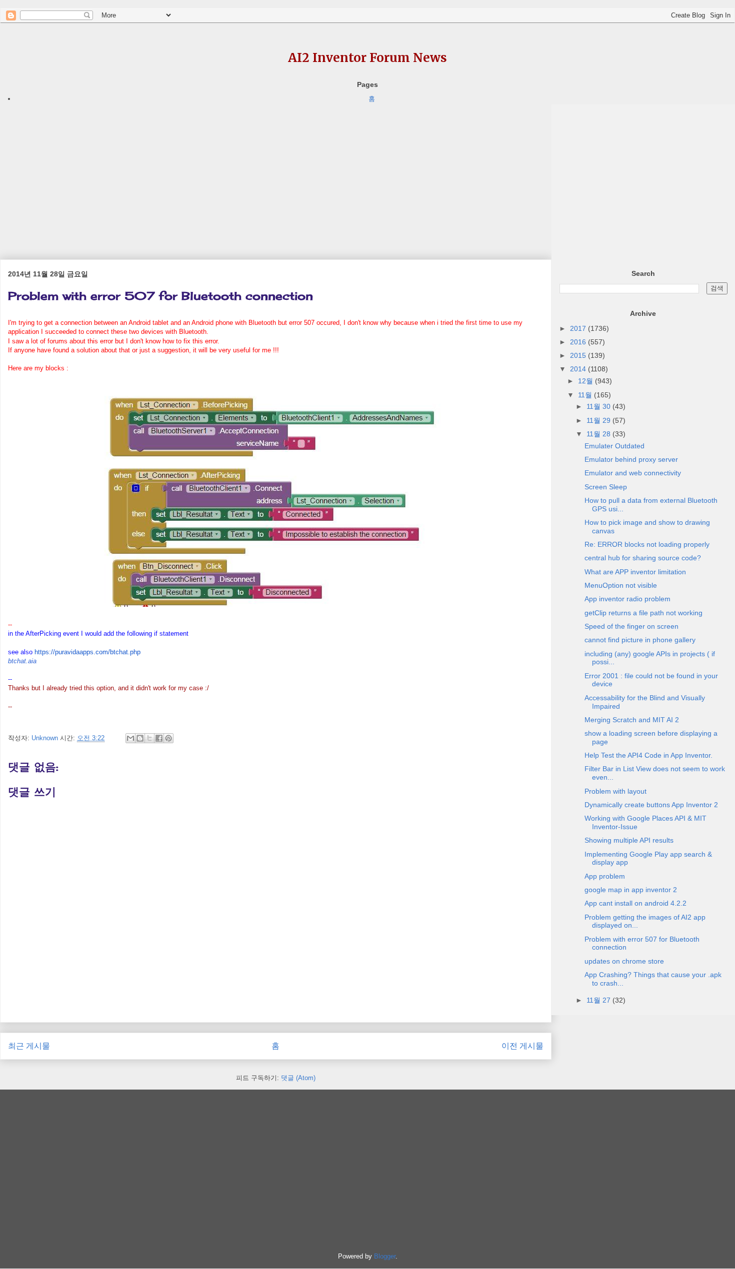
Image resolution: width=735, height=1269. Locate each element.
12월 (586, 381)
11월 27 (599, 1000)
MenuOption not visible (620, 585)
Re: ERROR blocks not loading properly (647, 544)
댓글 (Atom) (298, 1078)
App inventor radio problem (627, 599)
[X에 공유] (149, 738)
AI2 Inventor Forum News (367, 57)
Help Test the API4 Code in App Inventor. (648, 755)
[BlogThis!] (140, 738)
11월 (586, 395)
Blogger (385, 1256)
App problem (604, 876)
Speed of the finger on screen (631, 626)
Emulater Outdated (614, 446)
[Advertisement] (276, 174)
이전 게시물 (523, 1046)
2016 (579, 342)
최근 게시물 (29, 1046)
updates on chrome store (624, 961)
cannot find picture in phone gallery (640, 640)
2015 (579, 355)
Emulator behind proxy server (631, 459)
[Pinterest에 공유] (169, 738)
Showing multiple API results (629, 840)
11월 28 (599, 434)
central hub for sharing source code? (642, 558)
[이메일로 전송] (131, 738)
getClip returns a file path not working (643, 613)
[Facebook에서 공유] (159, 738)
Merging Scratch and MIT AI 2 (631, 720)
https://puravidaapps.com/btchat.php (87, 652)
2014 (579, 369)
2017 (579, 328)
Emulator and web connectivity (632, 473)
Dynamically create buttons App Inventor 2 (651, 805)
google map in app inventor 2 (630, 890)
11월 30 (599, 406)
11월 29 (599, 420)
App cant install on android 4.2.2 (635, 903)
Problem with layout (615, 791)
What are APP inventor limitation (635, 572)
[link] (22, 661)
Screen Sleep (605, 487)
